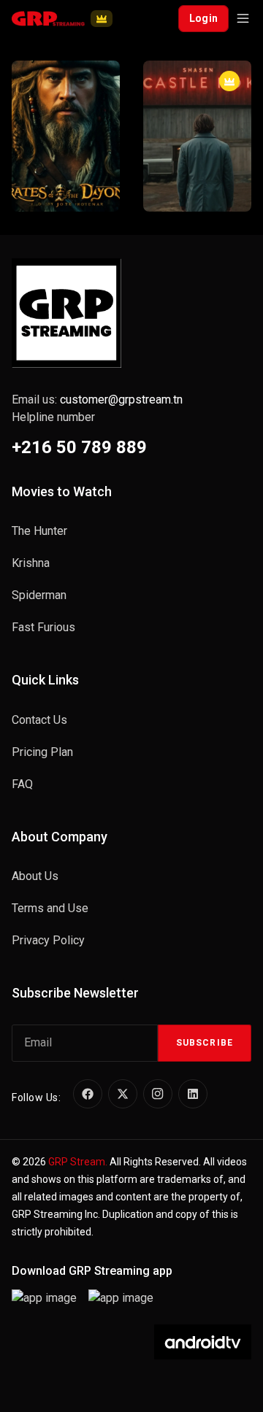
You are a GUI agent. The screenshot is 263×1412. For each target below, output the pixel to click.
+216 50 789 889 (79, 447)
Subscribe (204, 1043)
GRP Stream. (77, 1162)
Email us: (97, 399)
